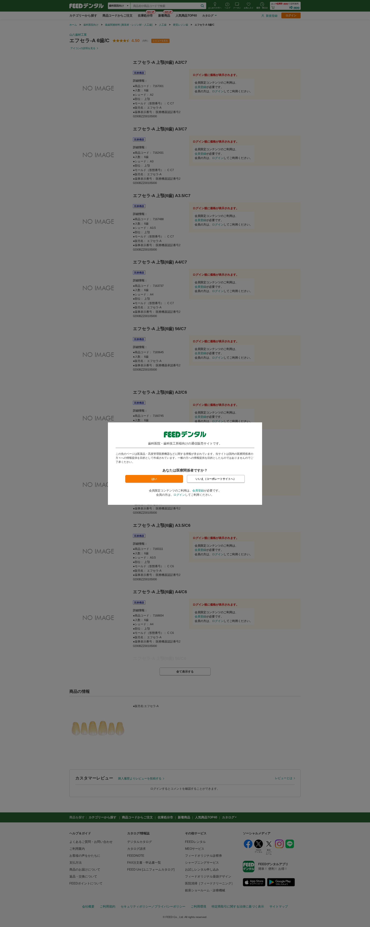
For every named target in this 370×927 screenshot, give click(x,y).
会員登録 (198, 490)
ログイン (179, 494)
